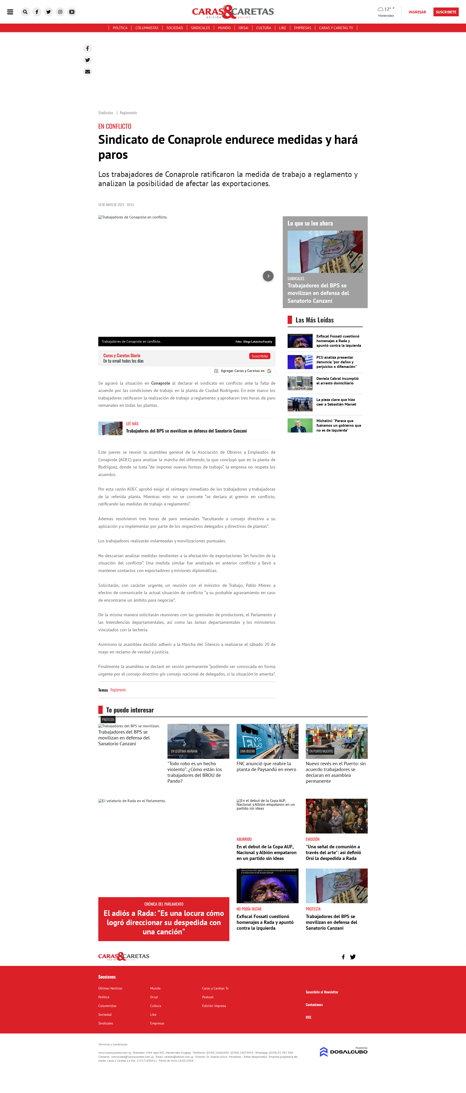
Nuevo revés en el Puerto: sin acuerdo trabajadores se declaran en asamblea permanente (336, 772)
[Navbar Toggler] (13, 12)
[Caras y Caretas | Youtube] (71, 12)
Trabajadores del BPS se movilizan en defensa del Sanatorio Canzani (186, 430)
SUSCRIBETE (446, 11)
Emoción (312, 839)
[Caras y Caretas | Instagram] (60, 12)
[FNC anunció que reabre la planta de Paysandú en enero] (268, 757)
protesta (108, 719)
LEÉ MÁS (132, 423)
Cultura (263, 28)
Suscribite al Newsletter (322, 991)
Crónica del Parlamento (163, 904)
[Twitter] (87, 60)
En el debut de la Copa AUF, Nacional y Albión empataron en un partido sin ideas (267, 852)
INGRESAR (417, 11)
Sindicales (200, 28)
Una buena (247, 751)
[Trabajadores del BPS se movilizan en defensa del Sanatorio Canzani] (110, 431)
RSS (308, 1017)
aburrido (244, 839)
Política (120, 28)
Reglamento (118, 690)
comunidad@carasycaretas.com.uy (132, 1056)
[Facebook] (87, 48)
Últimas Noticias (110, 988)
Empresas (302, 28)
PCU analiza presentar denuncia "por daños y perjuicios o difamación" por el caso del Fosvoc (336, 364)
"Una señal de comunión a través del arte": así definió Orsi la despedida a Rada (333, 852)
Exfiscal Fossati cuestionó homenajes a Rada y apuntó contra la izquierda (338, 341)
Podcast (208, 997)
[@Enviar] (87, 71)
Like (282, 28)
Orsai (243, 28)
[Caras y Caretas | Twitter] (48, 12)
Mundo (224, 28)
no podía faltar (249, 909)
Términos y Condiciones (112, 1044)
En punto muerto (321, 751)
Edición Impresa (214, 1006)
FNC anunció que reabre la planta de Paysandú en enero (266, 766)
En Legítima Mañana (184, 751)
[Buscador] (25, 12)
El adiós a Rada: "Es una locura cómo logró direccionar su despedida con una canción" (164, 922)
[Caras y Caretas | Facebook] (37, 12)
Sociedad (174, 28)
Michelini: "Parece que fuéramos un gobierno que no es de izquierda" (338, 425)
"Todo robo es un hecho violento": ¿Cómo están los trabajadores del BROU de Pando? (194, 772)
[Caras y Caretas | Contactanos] (362, 956)
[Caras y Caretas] (123, 960)
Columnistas (146, 28)
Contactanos (314, 1004)
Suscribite (260, 356)
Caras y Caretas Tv (336, 28)
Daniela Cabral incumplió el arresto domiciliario (337, 380)
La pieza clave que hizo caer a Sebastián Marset (336, 402)
